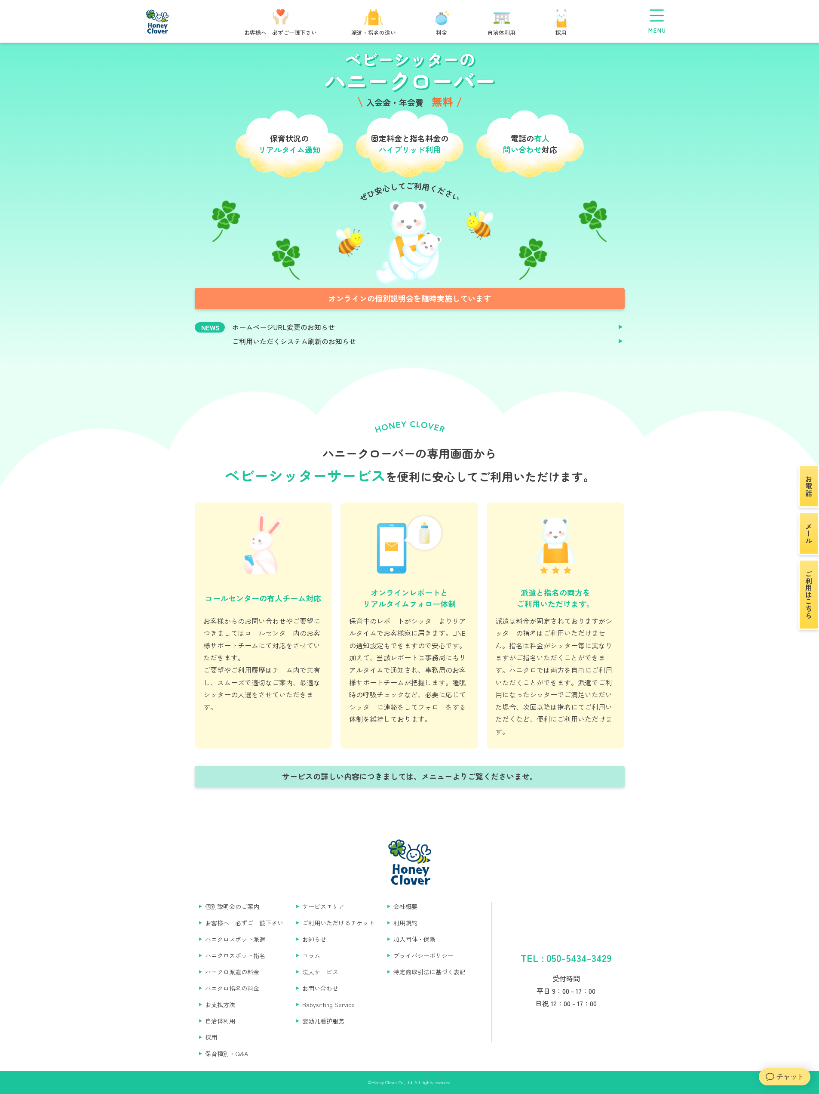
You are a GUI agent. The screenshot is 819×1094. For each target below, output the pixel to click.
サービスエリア (323, 906)
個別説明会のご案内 (232, 906)
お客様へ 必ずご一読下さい (244, 922)
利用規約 (405, 922)
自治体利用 (220, 1021)
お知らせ (314, 939)
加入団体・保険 (414, 939)
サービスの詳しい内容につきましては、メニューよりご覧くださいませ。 (409, 776)
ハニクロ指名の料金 (232, 988)
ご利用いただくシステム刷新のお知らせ (294, 341)
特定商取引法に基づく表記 (429, 972)
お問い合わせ (320, 988)
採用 (211, 1037)
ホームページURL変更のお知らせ (283, 327)
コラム (311, 955)
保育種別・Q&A (226, 1053)
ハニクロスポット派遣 (235, 939)
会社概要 (405, 906)
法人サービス (320, 972)
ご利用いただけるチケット (338, 922)
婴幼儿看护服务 (323, 1021)
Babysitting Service (328, 1004)
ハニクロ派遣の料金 (232, 972)
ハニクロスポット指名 (235, 955)
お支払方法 (220, 1004)
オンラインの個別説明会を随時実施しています (409, 298)
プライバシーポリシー (423, 955)
